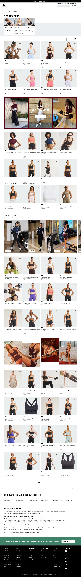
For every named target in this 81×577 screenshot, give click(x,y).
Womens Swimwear (70, 498)
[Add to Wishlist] (20, 43)
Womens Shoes (44, 498)
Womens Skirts (44, 503)
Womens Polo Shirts (33, 500)
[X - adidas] (71, 558)
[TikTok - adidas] (71, 565)
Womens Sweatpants (58, 503)
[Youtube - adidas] (71, 568)
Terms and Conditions (38, 574)
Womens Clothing (8, 503)
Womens (6, 498)
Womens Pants (32, 498)
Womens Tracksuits (70, 503)
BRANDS (34, 6)
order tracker (67, 3)
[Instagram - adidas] (71, 554)
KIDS (23, 6)
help (63, 3)
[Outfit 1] (16, 236)
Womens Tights (69, 500)
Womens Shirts (32, 503)
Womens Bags (7, 500)
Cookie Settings (25, 574)
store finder (59, 3)
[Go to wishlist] (74, 6)
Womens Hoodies (20, 500)
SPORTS (28, 6)
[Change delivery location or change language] (78, 4)
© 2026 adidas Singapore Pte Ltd (53, 574)
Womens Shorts (44, 500)
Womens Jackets (20, 503)
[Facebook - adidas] (71, 551)
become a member (73, 3)
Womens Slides (56, 498)
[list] (40, 237)
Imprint (44, 574)
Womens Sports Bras (58, 500)
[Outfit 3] (65, 236)
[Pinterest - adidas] (71, 561)
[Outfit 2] (40, 236)
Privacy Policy (31, 574)
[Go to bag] (77, 6)
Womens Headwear (20, 498)
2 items (6, 250)
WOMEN (18, 6)
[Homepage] (4, 5)
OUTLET (40, 6)
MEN (13, 6)
